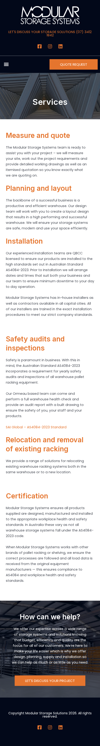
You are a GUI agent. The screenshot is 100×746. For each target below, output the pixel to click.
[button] (6, 64)
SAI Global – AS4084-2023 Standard (36, 427)
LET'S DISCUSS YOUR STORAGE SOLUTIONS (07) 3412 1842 (50, 34)
